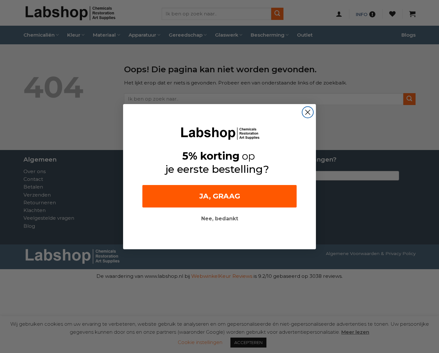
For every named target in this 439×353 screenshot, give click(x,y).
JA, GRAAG (219, 196)
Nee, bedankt (219, 219)
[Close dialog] (307, 112)
